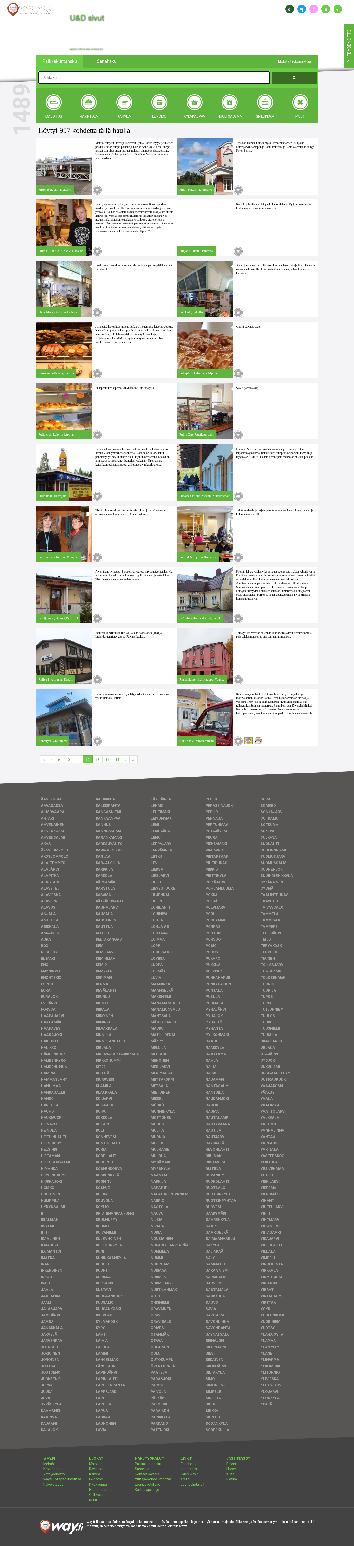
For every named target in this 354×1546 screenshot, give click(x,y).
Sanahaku (142, 1469)
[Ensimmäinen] (44, 759)
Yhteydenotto (54, 1474)
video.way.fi (189, 1474)
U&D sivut (87, 17)
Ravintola (96, 1469)
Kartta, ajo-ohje (147, 1489)
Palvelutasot (53, 1484)
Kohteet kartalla (147, 1474)
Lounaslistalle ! (192, 1484)
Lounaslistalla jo (147, 1484)
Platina (231, 1479)
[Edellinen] (51, 759)
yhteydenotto (349, 45)
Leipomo (96, 1479)
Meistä (48, 1464)
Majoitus (96, 1464)
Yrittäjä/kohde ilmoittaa (153, 1479)
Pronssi (232, 1464)
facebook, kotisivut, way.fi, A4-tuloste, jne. (86, 49)
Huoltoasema (100, 1489)
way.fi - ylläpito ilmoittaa (62, 1479)
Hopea (231, 1469)
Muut (93, 1500)
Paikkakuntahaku (148, 1464)
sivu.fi (185, 1479)
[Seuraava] (126, 759)
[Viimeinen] (133, 759)
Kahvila (94, 1474)
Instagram (189, 1469)
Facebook (188, 1464)
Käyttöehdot (53, 1469)
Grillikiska (96, 1494)
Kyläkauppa (98, 1484)
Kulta (230, 1474)
